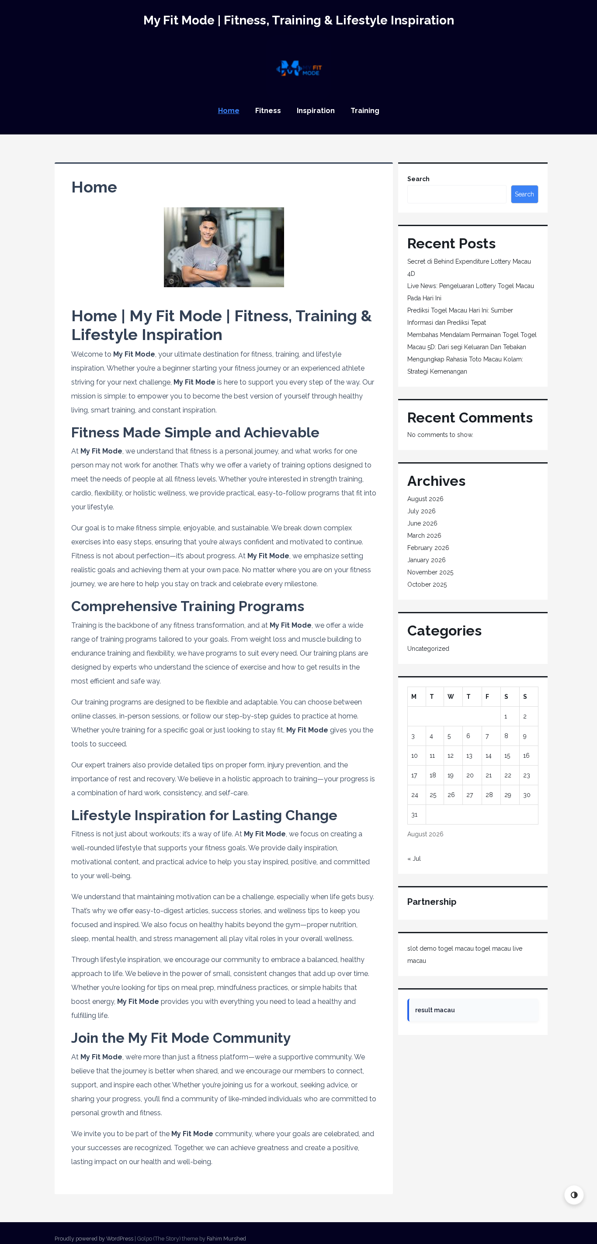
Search (418, 178)
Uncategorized (428, 648)
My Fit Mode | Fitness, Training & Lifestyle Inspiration (298, 20)
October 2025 (427, 584)
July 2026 (421, 511)
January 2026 (426, 560)
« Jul (414, 858)
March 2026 (424, 535)
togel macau (456, 948)
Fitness (268, 111)
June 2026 (422, 523)
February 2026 (428, 547)
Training (365, 111)
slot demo (422, 948)
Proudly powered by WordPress (94, 1238)
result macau (435, 1010)
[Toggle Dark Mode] (574, 1195)
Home (228, 111)
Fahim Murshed (226, 1238)
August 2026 (425, 498)
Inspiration (316, 111)
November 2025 (430, 572)
